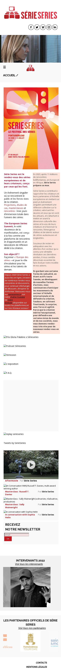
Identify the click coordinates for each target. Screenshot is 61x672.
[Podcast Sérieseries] (15, 345)
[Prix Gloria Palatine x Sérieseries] (21, 336)
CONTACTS (41, 662)
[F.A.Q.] (8, 372)
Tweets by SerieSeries (15, 442)
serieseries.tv (14, 294)
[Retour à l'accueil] (30, 68)
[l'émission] (10, 354)
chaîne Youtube (17, 297)
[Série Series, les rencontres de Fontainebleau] (30, 10)
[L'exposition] (11, 363)
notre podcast (9, 301)
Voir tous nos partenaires (32, 628)
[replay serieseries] (14, 433)
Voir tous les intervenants (29, 564)
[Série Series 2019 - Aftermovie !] (31, 464)
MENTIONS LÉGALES (36, 667)
